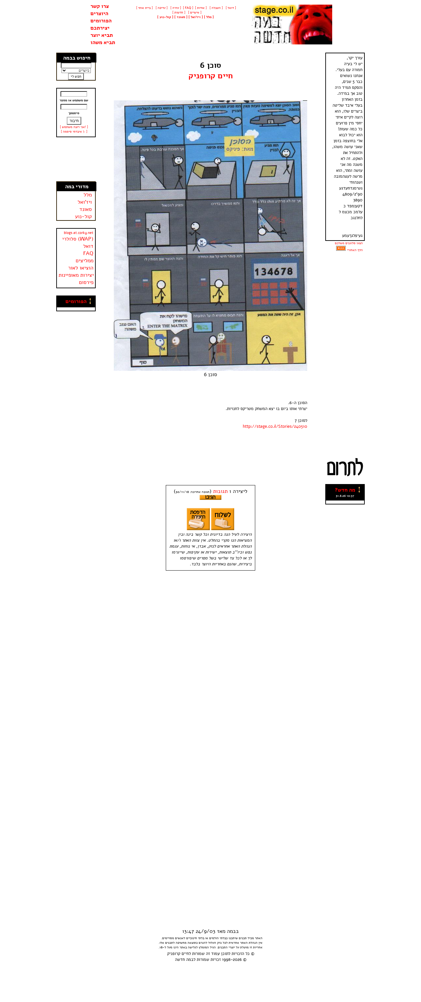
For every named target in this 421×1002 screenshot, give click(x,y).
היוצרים (99, 13)
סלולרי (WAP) (77, 239)
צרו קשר (99, 6)
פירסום (86, 282)
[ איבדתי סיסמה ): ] (74, 131)
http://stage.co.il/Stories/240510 (275, 426)
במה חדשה (184, 960)
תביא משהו (102, 42)
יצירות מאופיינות (76, 275)
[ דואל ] (230, 8)
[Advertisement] (76, 159)
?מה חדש (345, 490)
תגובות (220, 491)
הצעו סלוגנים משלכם (349, 243)
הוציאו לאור (80, 267)
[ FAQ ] (188, 8)
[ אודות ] (201, 8)
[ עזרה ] (175, 8)
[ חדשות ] (178, 12)
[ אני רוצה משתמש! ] (74, 127)
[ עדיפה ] (161, 8)
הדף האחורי (355, 250)
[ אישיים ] (194, 12)
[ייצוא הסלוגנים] (341, 250)
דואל (88, 246)
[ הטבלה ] (216, 8)
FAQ (88, 253)
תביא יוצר (101, 35)
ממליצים (84, 260)
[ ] (165, 17)
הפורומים (100, 20)
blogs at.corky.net (78, 232)
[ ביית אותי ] (144, 8)
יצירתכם (100, 28)
